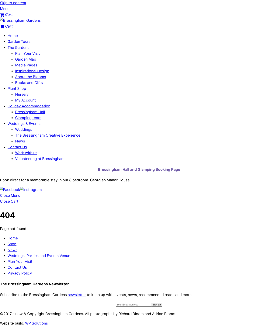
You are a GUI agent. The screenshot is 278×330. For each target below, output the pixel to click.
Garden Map (25, 59)
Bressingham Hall (30, 112)
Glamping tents (28, 117)
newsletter (77, 294)
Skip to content (13, 3)
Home (13, 35)
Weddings (23, 129)
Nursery (22, 94)
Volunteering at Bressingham (39, 158)
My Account (25, 100)
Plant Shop (17, 88)
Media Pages (26, 65)
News (20, 141)
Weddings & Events (24, 123)
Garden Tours (19, 41)
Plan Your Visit (27, 53)
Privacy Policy (20, 273)
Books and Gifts (29, 82)
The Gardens (18, 47)
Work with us (26, 153)
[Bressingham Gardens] (20, 20)
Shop (12, 244)
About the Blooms (30, 77)
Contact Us (17, 147)
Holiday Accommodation (29, 106)
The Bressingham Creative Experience (47, 135)
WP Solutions (36, 323)
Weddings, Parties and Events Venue (39, 255)
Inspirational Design (32, 71)
